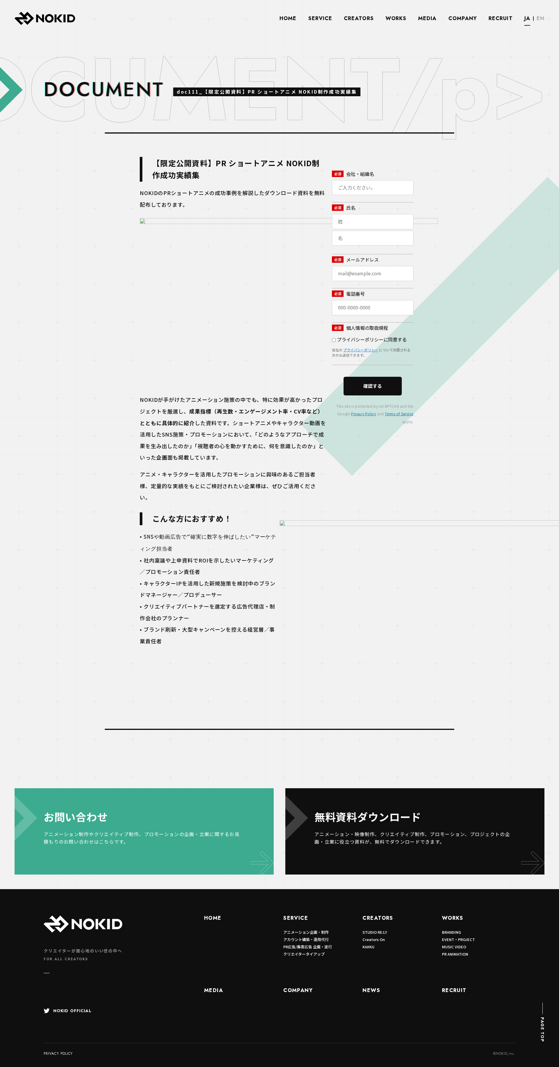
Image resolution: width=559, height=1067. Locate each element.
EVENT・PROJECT (458, 939)
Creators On (373, 939)
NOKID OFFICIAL (72, 1010)
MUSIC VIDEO (454, 946)
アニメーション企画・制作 (306, 932)
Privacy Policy (363, 413)
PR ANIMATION (455, 954)
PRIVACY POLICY (58, 1053)
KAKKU (368, 946)
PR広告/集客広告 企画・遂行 (307, 946)
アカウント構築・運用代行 (306, 939)
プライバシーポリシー (360, 349)
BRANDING (451, 932)
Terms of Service (399, 413)
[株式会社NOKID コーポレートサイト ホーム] (45, 24)
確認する (372, 385)
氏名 (350, 207)
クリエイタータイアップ (304, 954)
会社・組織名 (360, 173)
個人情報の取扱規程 (367, 327)
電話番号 (355, 293)
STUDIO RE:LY (374, 932)
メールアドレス (362, 259)
